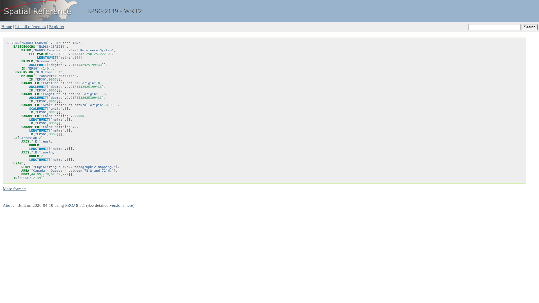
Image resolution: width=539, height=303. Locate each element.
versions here (121, 205)
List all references (30, 26)
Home (6, 26)
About (8, 205)
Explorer (56, 26)
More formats (14, 188)
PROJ (70, 205)
